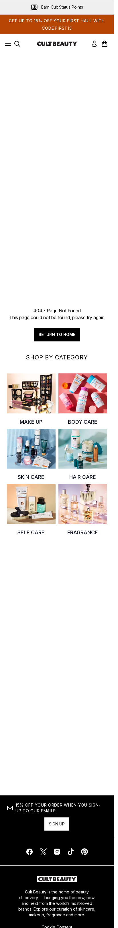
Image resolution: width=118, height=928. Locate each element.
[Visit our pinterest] (84, 852)
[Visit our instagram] (57, 852)
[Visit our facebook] (29, 852)
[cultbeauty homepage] (57, 43)
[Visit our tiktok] (71, 852)
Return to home (57, 334)
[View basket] (104, 43)
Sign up (57, 823)
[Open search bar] (17, 43)
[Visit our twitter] (43, 852)
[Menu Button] (6, 43)
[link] (94, 43)
